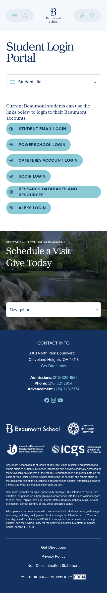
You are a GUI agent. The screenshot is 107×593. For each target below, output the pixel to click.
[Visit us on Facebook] (46, 400)
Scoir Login (32, 176)
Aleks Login (32, 208)
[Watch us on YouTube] (60, 400)
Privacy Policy (53, 556)
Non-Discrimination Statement (53, 565)
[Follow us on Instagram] (53, 400)
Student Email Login (43, 129)
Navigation (20, 309)
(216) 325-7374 (66, 389)
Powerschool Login (42, 145)
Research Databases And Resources (48, 192)
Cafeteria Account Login (48, 160)
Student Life (30, 82)
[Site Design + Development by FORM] (53, 577)
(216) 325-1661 (65, 377)
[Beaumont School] (53, 15)
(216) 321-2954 (60, 383)
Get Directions (53, 365)
